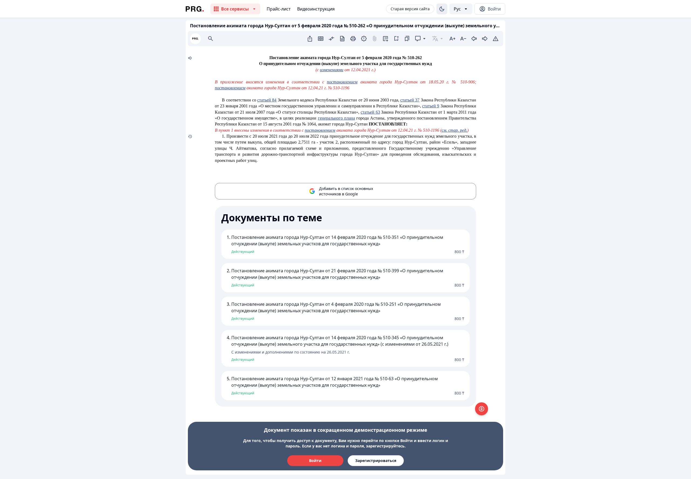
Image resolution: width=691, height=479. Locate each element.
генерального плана (336, 118)
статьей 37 (409, 100)
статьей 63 (370, 112)
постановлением (342, 82)
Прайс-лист (279, 9)
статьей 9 (430, 106)
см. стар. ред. (454, 130)
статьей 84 (266, 100)
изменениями (331, 69)
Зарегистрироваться (375, 460)
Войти (315, 460)
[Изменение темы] (441, 9)
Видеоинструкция (316, 9)
